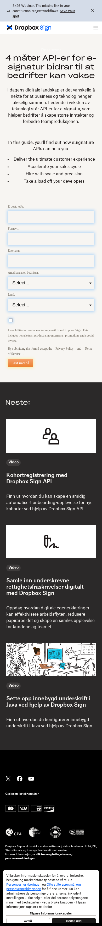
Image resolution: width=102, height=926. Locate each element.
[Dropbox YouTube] (31, 778)
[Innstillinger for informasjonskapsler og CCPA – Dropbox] (51, 896)
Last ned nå (20, 363)
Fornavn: (13, 228)
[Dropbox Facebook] (19, 778)
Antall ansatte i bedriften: (23, 272)
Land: (11, 294)
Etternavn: (14, 250)
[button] (95, 27)
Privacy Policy (64, 348)
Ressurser (51, 50)
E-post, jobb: (16, 206)
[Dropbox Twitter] (8, 778)
